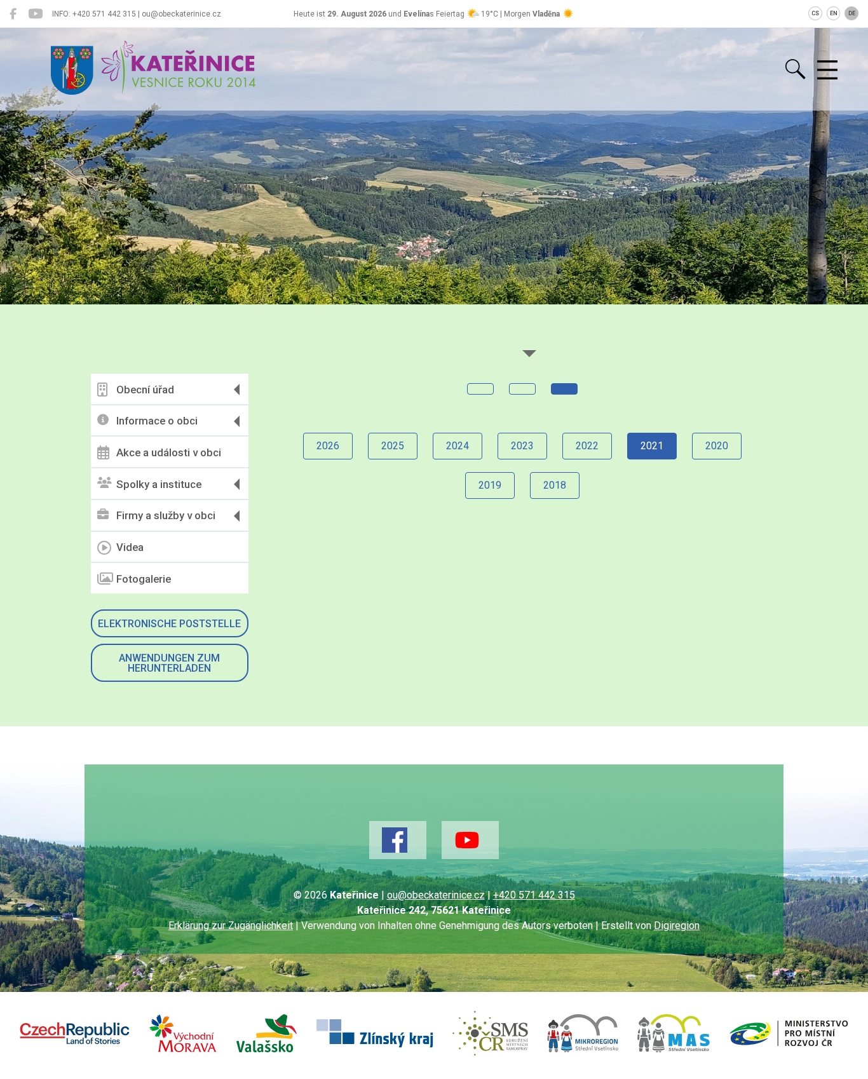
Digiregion (677, 926)
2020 (716, 446)
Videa (130, 547)
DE (851, 13)
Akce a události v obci (168, 452)
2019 (489, 485)
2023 (522, 446)
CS (815, 13)
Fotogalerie (143, 579)
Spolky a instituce (158, 484)
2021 (652, 446)
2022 (587, 446)
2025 (392, 446)
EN (833, 13)
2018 (554, 485)
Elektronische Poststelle (169, 624)
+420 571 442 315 (534, 895)
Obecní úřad (145, 389)
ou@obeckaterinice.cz (436, 895)
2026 (327, 446)
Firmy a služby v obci (165, 515)
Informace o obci (157, 420)
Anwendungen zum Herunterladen (169, 663)
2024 (457, 446)
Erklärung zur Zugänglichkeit (230, 926)
